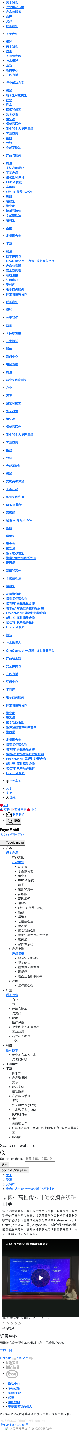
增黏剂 (10, 220)
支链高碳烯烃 (15, 168)
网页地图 (14, 1402)
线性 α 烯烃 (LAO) (19, 191)
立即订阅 (6, 1350)
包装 (9, 143)
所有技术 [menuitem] (12, 1050)
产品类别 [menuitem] (18, 862)
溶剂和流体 (13, 210)
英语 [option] (7, 809)
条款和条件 (15, 1393)
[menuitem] (14, 781)
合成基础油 (13, 147)
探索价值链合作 (16, 294)
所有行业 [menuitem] (12, 995)
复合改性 (12, 114)
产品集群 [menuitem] (18, 953)
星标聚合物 (13, 236)
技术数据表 (13, 256)
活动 (9, 65)
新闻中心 (12, 70)
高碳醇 (10, 187)
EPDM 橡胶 (14, 182)
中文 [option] (34, 809)
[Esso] (12, 1374)
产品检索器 (13, 265)
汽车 (9, 105)
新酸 (9, 196)
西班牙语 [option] (20, 809)
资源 (9, 1180)
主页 (9, 1175)
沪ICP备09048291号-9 (16, 1425)
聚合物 (10, 206)
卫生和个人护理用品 (19, 128)
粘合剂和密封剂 (16, 95)
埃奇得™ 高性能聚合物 (20, 603)
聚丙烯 (10, 562)
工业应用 (12, 133)
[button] (4, 805)
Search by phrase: (12, 1158)
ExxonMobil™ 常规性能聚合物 (26, 613)
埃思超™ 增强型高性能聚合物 (25, 608)
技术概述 (12, 60)
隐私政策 (14, 1388)
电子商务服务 (15, 289)
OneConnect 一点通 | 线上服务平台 (30, 261)
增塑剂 (10, 201)
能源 (9, 138)
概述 (9, 41)
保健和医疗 (13, 124)
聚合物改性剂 (15, 553)
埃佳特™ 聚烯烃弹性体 (20, 622)
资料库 (10, 284)
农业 (9, 100)
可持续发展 (13, 56)
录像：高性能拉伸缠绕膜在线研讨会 (30, 1189)
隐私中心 (14, 1383)
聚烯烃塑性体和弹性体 (21, 558)
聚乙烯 (10, 548)
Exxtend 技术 (15, 627)
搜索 (5, 1164)
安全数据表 (13, 270)
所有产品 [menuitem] (12, 852)
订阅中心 (12, 280)
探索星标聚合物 (16, 598)
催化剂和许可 (15, 177)
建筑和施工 (13, 109)
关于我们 (12, 46)
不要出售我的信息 (20, 1406)
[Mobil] (12, 1367)
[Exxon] (12, 1362)
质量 (9, 51)
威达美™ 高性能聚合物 (20, 617)
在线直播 (12, 75)
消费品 (10, 119)
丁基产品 (12, 172)
